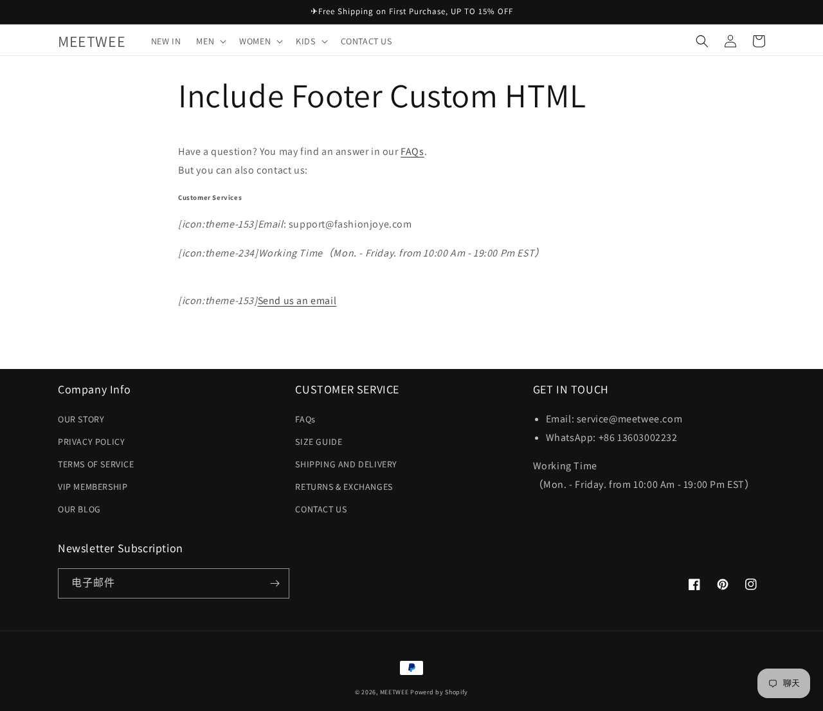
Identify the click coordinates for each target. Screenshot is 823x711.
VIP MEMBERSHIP (92, 486)
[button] (209, 41)
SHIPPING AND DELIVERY (346, 464)
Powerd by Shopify (439, 692)
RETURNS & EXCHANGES (343, 486)
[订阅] (274, 583)
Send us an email (297, 300)
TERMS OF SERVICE (96, 464)
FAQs (412, 151)
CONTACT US (321, 509)
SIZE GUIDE (318, 441)
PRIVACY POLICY (91, 441)
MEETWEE (394, 692)
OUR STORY (81, 419)
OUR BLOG (79, 509)
